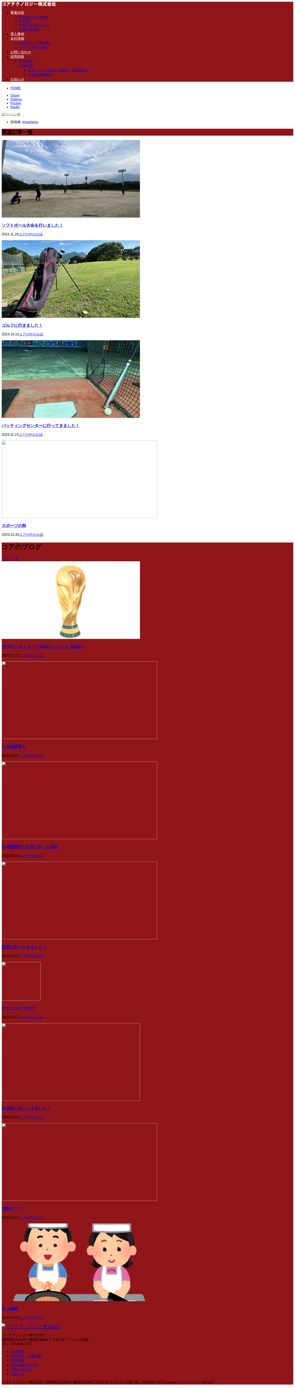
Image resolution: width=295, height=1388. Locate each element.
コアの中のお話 (31, 234)
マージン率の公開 (33, 47)
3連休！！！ (13, 1208)
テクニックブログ (18, 1008)
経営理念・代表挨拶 (34, 43)
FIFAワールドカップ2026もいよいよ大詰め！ (44, 646)
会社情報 (17, 38)
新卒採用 (26, 61)
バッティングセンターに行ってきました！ (41, 425)
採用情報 (17, 56)
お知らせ (17, 79)
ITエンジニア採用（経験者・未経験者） (58, 70)
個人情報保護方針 (24, 1365)
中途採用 (26, 65)
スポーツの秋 (14, 525)
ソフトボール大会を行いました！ (32, 225)
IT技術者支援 (29, 29)
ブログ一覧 (10, 559)
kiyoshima (30, 122)
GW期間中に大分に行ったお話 (30, 846)
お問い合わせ (20, 52)
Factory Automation (34, 17)
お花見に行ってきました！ (26, 1108)
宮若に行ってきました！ (24, 947)
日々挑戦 (10, 1308)
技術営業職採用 (40, 75)
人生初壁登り (14, 746)
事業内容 (17, 12)
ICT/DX (24, 21)
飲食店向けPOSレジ (35, 25)
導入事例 (17, 34)
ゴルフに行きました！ (22, 325)
